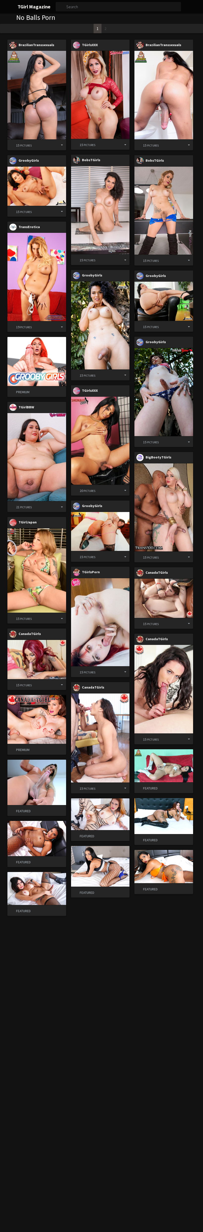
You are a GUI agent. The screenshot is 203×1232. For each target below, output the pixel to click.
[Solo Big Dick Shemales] (100, 441)
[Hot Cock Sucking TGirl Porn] (36, 659)
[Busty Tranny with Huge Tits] (100, 95)
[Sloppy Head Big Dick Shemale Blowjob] (163, 689)
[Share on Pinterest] (50, 145)
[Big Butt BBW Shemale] (100, 531)
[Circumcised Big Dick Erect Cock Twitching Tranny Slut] (163, 301)
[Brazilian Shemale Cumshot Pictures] (36, 95)
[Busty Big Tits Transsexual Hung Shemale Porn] (100, 210)
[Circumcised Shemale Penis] (163, 392)
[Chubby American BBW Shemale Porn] (36, 457)
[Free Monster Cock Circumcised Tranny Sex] (100, 325)
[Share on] (58, 145)
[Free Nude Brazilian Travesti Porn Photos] (163, 95)
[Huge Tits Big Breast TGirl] (163, 211)
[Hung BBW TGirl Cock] (163, 507)
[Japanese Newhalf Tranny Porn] (36, 570)
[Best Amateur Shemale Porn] (100, 622)
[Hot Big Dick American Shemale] (36, 277)
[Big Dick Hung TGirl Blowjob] (100, 737)
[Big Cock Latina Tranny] (36, 186)
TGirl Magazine (34, 6)
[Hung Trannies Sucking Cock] (163, 598)
